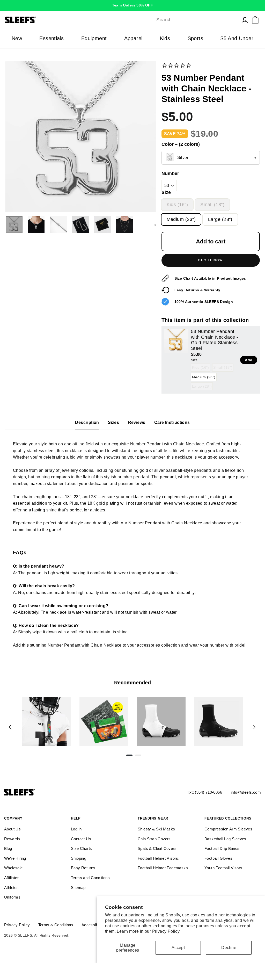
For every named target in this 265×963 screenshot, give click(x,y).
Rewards (12, 839)
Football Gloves (218, 858)
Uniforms (12, 897)
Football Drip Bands (222, 848)
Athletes (11, 887)
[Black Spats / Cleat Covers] (218, 721)
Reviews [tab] (136, 422)
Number (170, 173)
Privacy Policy (166, 931)
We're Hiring (15, 858)
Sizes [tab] (113, 422)
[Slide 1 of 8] (46, 721)
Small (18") (212, 204)
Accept (178, 947)
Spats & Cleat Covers (157, 848)
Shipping (78, 858)
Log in (76, 829)
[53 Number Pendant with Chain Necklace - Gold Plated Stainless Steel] (176, 341)
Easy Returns (83, 868)
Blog (8, 848)
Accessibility (93, 925)
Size (166, 192)
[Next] (254, 727)
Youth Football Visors (223, 868)
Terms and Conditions (90, 877)
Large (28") (220, 219)
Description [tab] (87, 422)
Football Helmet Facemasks (163, 868)
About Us (12, 829)
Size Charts (81, 848)
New (17, 38)
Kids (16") (177, 204)
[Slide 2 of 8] (103, 721)
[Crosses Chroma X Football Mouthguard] (46, 721)
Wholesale (13, 868)
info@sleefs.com (246, 792)
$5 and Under (236, 38)
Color (180, 144)
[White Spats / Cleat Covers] (161, 721)
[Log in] (244, 20)
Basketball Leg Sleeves (225, 839)
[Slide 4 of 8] (218, 721)
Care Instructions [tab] (172, 422)
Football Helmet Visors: (158, 858)
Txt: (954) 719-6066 (204, 792)
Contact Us (81, 839)
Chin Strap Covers (154, 839)
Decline (228, 947)
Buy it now (210, 260)
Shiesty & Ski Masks (156, 829)
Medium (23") (181, 219)
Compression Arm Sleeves (228, 829)
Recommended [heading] (132, 682)
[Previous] (10, 727)
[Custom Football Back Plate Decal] (103, 721)
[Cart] (255, 20)
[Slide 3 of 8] (161, 721)
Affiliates (11, 877)
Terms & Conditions (55, 925)
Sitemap (78, 887)
